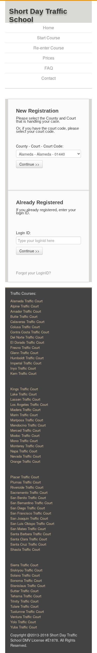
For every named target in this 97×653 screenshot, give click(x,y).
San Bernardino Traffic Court (31, 502)
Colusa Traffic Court (25, 326)
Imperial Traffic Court (25, 363)
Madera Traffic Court (25, 409)
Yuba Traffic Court (23, 627)
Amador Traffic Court (25, 311)
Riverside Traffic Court (26, 487)
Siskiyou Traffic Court (26, 570)
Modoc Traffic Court (25, 435)
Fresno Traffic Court (25, 347)
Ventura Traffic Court (25, 616)
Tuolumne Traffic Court (27, 611)
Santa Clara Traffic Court (28, 539)
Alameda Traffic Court (26, 300)
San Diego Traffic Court (27, 507)
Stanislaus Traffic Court (27, 585)
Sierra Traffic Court (24, 564)
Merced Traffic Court (25, 430)
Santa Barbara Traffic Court (30, 533)
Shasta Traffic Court (25, 549)
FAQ (48, 68)
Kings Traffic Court (24, 388)
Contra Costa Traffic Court (29, 331)
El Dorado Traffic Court (27, 342)
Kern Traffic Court (23, 373)
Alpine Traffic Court (24, 306)
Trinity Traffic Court (24, 601)
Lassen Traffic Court (25, 399)
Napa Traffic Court (23, 451)
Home (48, 28)
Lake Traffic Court (23, 394)
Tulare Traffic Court (24, 606)
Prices (48, 58)
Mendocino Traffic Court (28, 425)
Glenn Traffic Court (24, 352)
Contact (48, 78)
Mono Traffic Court (24, 440)
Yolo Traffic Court (23, 621)
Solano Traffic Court (25, 575)
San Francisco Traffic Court (30, 513)
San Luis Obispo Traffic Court (32, 523)
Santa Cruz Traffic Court (28, 544)
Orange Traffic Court (25, 461)
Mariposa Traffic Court (26, 419)
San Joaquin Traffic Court (29, 518)
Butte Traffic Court (24, 316)
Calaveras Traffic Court (27, 321)
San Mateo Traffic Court (28, 528)
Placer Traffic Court (24, 476)
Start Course (48, 38)
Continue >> (29, 164)
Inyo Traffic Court (23, 368)
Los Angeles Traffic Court (29, 404)
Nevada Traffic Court (25, 456)
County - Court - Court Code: (40, 146)
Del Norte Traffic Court (26, 337)
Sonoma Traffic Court (26, 580)
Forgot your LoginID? (33, 272)
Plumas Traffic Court (25, 482)
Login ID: (23, 232)
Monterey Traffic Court (26, 445)
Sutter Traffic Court (24, 590)
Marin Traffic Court (24, 414)
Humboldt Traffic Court (27, 357)
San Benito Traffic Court (28, 497)
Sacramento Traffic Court (29, 492)
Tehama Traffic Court (25, 595)
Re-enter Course (48, 48)
